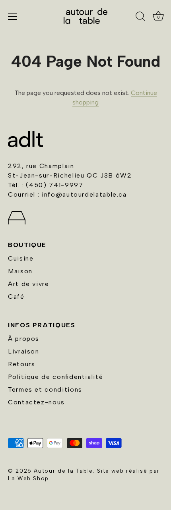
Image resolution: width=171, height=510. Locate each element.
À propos (23, 338)
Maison (20, 271)
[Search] (140, 17)
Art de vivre (28, 284)
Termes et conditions (45, 389)
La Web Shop (28, 478)
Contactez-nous (36, 402)
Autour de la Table (63, 471)
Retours (21, 364)
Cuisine (20, 258)
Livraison (23, 351)
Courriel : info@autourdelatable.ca (67, 194)
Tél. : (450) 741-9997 (45, 185)
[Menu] (12, 16)
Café (16, 296)
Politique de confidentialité (55, 377)
